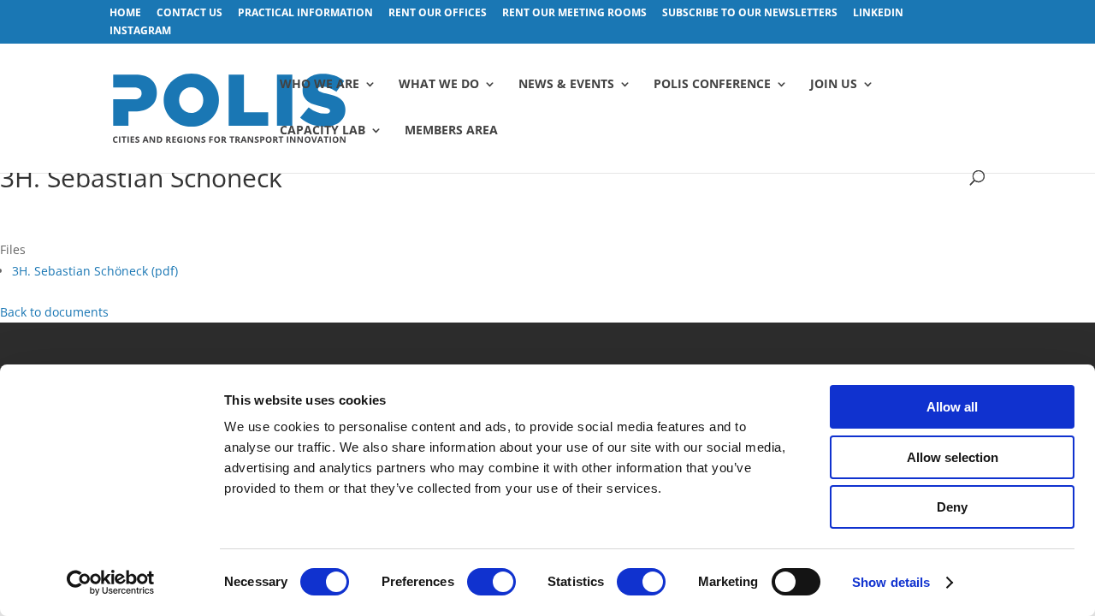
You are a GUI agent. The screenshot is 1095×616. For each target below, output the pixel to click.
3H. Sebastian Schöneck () (95, 271)
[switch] (491, 581)
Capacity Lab (322, 131)
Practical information (305, 14)
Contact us (189, 14)
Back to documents (54, 312)
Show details (891, 582)
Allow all (952, 407)
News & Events (566, 85)
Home (125, 14)
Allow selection (952, 457)
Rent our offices (437, 14)
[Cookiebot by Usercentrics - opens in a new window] (111, 582)
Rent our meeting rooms (574, 14)
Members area (451, 131)
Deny (952, 507)
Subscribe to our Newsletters (750, 14)
